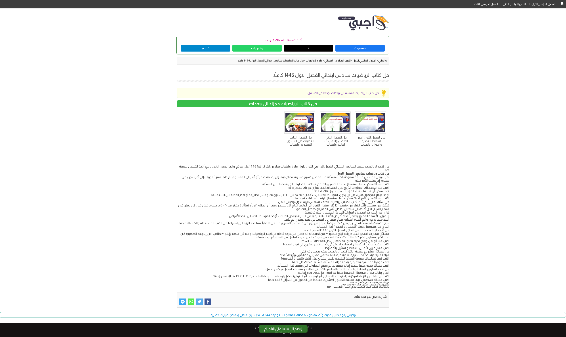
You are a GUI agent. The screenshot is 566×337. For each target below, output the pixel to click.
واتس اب (257, 48)
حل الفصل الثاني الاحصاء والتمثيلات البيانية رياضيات (336, 141)
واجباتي (382, 60)
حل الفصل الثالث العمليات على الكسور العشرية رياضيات (300, 141)
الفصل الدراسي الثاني (514, 4)
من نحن (309, 327)
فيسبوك (360, 48)
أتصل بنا (257, 327)
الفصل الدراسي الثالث (486, 4)
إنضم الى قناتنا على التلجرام (283, 329)
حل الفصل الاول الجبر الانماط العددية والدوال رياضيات (371, 141)
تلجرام (205, 48)
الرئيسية (562, 3)
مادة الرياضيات (314, 60)
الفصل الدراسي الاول (543, 4)
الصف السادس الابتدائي (337, 60)
